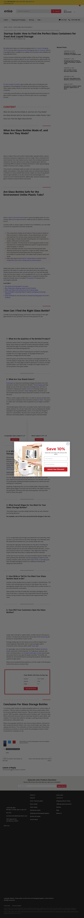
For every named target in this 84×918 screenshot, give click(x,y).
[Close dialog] (67, 443)
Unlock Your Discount (55, 469)
